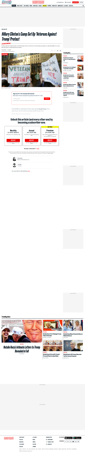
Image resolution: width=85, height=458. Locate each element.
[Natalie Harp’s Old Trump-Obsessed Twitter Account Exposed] (80, 95)
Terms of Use (27, 100)
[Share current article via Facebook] (52, 51)
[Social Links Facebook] (65, 442)
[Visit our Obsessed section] (11, 2)
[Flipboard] (78, 442)
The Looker (26, 5)
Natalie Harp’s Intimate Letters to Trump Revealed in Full (22, 349)
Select (13, 140)
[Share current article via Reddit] (60, 51)
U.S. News (66, 5)
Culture (34, 444)
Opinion (49, 5)
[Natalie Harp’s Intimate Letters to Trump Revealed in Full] (80, 61)
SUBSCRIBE (75, 2)
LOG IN (81, 2)
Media (31, 5)
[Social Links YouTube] (73, 442)
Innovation (60, 5)
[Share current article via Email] (57, 51)
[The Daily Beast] (38, 2)
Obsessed (35, 5)
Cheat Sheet (20, 5)
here (29, 171)
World (34, 442)
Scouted (71, 5)
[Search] (83, 5)
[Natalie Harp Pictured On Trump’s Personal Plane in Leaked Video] (80, 78)
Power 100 (54, 5)
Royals (40, 5)
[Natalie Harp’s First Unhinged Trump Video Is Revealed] (80, 70)
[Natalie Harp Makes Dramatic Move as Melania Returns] (80, 87)
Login (37, 148)
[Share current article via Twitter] (55, 51)
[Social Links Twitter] (68, 442)
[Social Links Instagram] (70, 442)
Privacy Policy (33, 100)
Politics (45, 5)
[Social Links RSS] (76, 442)
